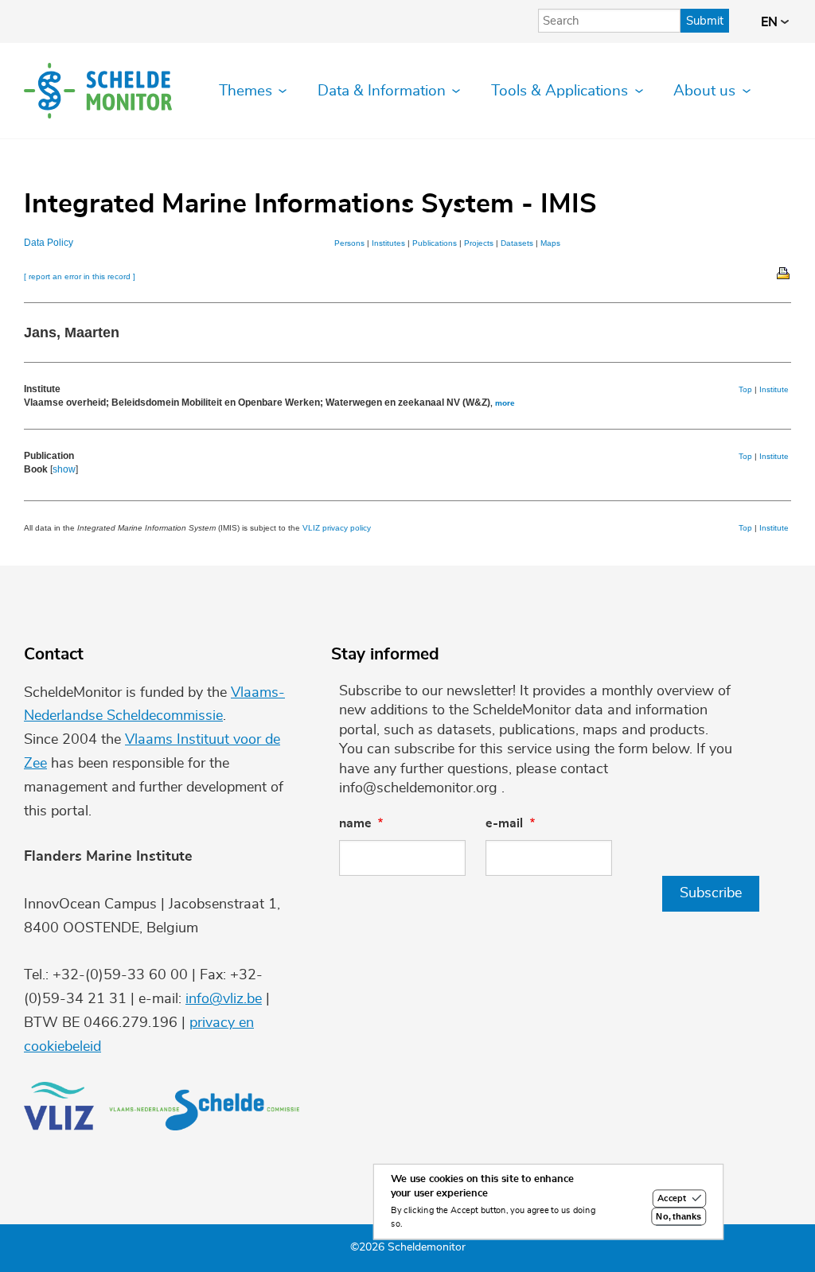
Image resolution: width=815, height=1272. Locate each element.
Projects (478, 243)
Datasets (517, 243)
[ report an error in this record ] (79, 276)
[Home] (98, 91)
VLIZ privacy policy (336, 527)
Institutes (388, 243)
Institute (774, 389)
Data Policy (48, 242)
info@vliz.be (223, 999)
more (505, 403)
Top (745, 389)
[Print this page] (784, 272)
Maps (550, 243)
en (771, 22)
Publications (434, 243)
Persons (349, 243)
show (64, 469)
